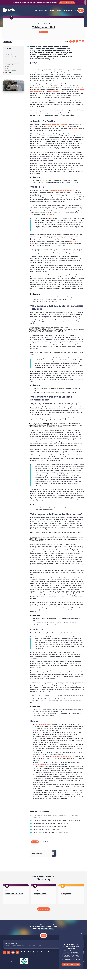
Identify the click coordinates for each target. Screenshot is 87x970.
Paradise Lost (40, 240)
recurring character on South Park (61, 190)
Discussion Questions (11, 70)
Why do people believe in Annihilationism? (12, 64)
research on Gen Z (54, 91)
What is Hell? (8, 55)
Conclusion (8, 66)
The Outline (49, 214)
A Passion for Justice (11, 52)
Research (64, 124)
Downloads (8, 72)
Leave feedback (44, 841)
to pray (71, 136)
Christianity (13, 86)
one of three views (41, 764)
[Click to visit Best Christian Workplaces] (24, 961)
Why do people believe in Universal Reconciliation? (12, 60)
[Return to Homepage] (9, 10)
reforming (75, 128)
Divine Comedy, (67, 238)
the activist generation (52, 124)
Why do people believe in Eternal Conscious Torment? (13, 57)
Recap (6, 68)
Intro (6, 50)
